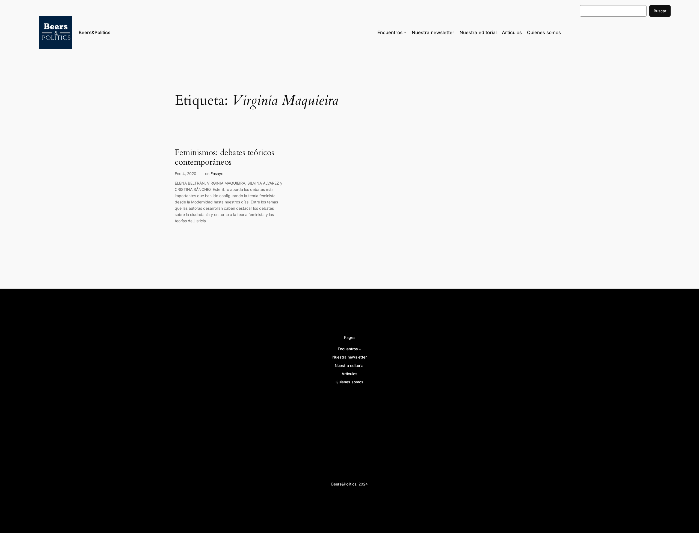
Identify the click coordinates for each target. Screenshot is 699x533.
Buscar (660, 10)
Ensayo (217, 173)
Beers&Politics (94, 32)
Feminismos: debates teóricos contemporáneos (224, 157)
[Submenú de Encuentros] (405, 32)
